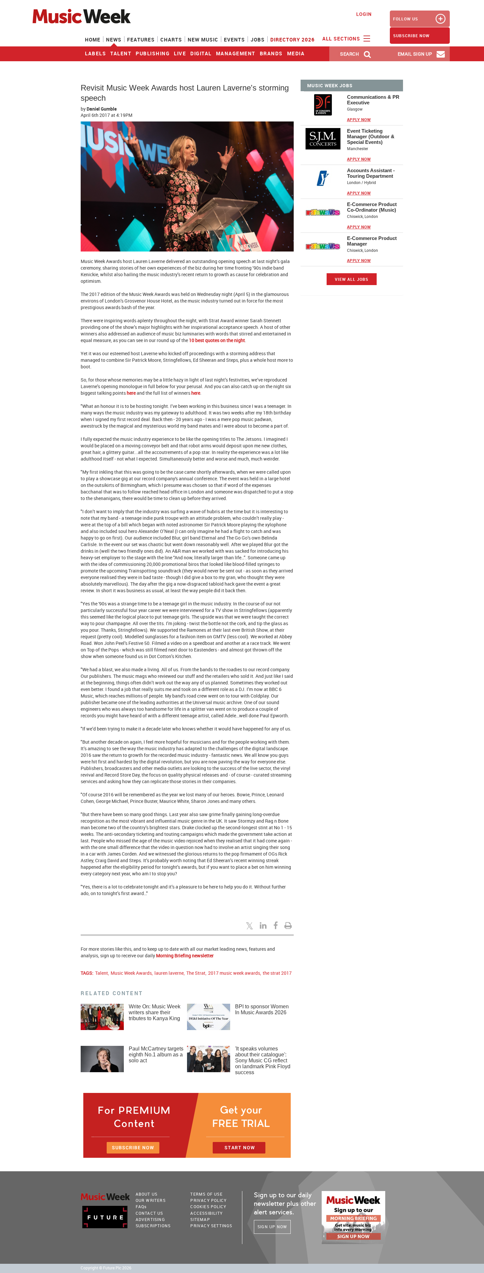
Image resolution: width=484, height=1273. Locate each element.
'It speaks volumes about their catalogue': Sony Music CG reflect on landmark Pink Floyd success (262, 1060)
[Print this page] (289, 925)
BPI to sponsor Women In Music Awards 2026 (262, 1009)
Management (235, 53)
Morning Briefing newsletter (185, 955)
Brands (271, 53)
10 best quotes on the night (217, 340)
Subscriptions (153, 1225)
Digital (201, 53)
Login (364, 14)
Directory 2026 (292, 39)
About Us (147, 1194)
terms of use (206, 1194)
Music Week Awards (131, 973)
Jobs (258, 39)
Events (234, 39)
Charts (171, 39)
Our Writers (151, 1200)
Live (180, 53)
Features (141, 39)
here (131, 393)
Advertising (150, 1219)
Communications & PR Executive (373, 99)
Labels (95, 53)
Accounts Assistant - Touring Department (371, 173)
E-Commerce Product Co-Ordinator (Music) (372, 207)
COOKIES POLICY (208, 1206)
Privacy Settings (211, 1225)
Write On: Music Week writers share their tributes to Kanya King (154, 1012)
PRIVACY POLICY (208, 1200)
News (113, 39)
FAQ (141, 1206)
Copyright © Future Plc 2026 (106, 1267)
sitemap (200, 1219)
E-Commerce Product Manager (372, 241)
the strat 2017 (277, 973)
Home (92, 39)
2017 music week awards (234, 973)
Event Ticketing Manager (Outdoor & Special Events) (370, 136)
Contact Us (149, 1213)
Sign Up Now (272, 1226)
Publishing (153, 53)
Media (296, 53)
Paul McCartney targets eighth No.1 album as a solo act (156, 1054)
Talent (120, 53)
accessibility (206, 1213)
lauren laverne (169, 973)
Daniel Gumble (102, 109)
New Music (203, 39)
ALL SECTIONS (342, 38)
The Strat (195, 973)
